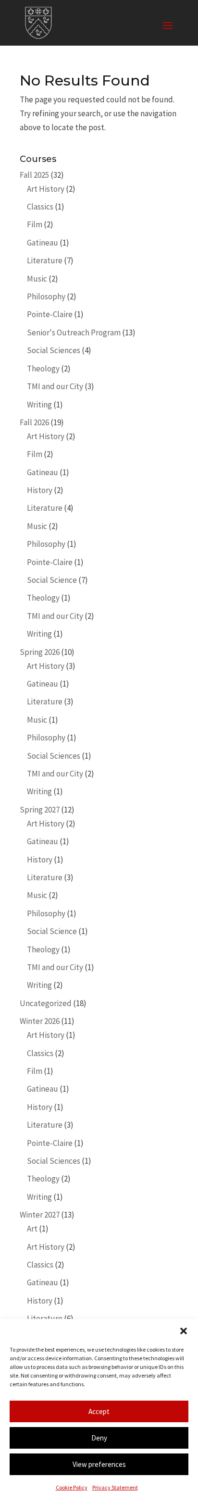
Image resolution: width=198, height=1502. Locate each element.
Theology (43, 368)
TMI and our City (55, 386)
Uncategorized (46, 1003)
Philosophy (46, 296)
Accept (99, 1411)
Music (37, 278)
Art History (45, 189)
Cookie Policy (71, 1487)
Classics (40, 206)
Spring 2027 (40, 809)
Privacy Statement (115, 1487)
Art (32, 1228)
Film (34, 224)
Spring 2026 (40, 652)
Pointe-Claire (50, 314)
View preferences (99, 1464)
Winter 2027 (40, 1214)
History (39, 490)
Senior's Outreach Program (74, 332)
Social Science (52, 580)
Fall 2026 (34, 422)
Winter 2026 (40, 1021)
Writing (39, 404)
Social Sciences (53, 350)
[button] (183, 1331)
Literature (44, 260)
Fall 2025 (34, 175)
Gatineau (42, 242)
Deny (99, 1437)
